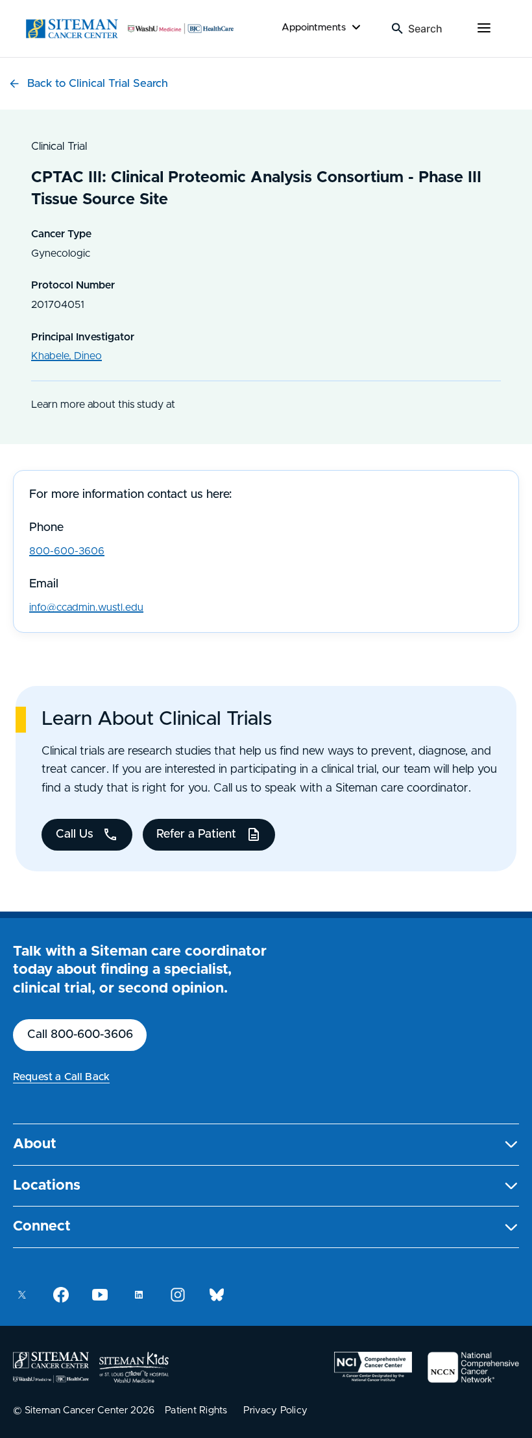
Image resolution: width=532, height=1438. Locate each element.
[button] (266, 1145)
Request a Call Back (61, 1077)
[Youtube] (99, 1294)
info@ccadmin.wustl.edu (86, 607)
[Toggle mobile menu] (484, 28)
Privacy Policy (275, 1410)
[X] (22, 1294)
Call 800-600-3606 (80, 1035)
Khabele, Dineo (66, 356)
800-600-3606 (66, 551)
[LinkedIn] (138, 1294)
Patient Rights (196, 1410)
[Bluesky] (216, 1294)
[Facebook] (61, 1294)
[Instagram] (177, 1294)
